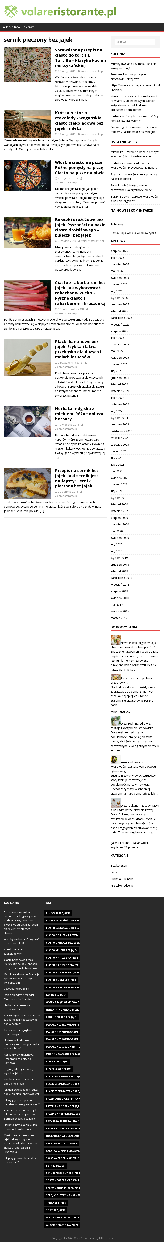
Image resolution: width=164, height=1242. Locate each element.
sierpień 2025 (119, 331)
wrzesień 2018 (120, 584)
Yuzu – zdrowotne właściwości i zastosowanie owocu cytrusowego (133, 766)
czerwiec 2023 (120, 444)
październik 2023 (121, 431)
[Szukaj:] (135, 42)
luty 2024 (116, 411)
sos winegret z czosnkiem (64, 1180)
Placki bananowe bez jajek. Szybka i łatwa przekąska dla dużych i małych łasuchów (78, 349)
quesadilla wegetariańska (64, 1136)
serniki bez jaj (55, 1165)
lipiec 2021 (117, 464)
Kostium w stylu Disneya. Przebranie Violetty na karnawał (19, 1059)
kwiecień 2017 (120, 611)
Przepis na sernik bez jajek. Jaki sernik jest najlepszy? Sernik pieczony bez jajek (77, 478)
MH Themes (106, 1238)
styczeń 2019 (119, 558)
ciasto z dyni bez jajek (61, 980)
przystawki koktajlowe (62, 1121)
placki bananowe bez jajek (64, 1076)
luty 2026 (116, 291)
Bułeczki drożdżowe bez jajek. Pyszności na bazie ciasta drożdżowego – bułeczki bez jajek (80, 227)
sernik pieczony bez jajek (63, 1173)
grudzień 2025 (120, 304)
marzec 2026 (119, 284)
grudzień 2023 (120, 424)
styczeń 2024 (119, 418)
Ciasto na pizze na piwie (62, 957)
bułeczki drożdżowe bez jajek (66, 920)
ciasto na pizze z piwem (62, 965)
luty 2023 (116, 458)
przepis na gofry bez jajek (63, 1106)
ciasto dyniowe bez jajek (63, 942)
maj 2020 (117, 531)
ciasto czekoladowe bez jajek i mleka (71, 928)
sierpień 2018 (119, 591)
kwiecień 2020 (120, 538)
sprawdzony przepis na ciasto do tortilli (75, 1188)
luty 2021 (116, 491)
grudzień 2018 (120, 564)
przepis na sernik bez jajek (64, 1113)
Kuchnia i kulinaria (122, 879)
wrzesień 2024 (120, 391)
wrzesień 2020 (120, 511)
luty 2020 (116, 544)
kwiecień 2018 (120, 598)
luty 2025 (116, 371)
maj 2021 (117, 471)
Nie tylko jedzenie (122, 885)
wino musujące (120, 711)
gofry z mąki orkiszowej (63, 1002)
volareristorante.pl (92, 71)
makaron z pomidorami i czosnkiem (70, 1039)
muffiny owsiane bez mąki (63, 1054)
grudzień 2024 (120, 378)
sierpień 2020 (119, 518)
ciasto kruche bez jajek (61, 950)
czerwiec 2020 (120, 524)
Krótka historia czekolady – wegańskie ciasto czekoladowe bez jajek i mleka (79, 120)
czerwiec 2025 (120, 344)
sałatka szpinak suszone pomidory (70, 1151)
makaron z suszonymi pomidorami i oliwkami (77, 1046)
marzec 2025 (119, 364)
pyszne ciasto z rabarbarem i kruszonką (74, 1128)
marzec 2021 (119, 484)
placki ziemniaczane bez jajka (66, 1091)
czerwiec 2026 (120, 264)
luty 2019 (116, 551)
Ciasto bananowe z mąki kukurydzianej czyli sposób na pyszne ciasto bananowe (21, 964)
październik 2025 (121, 318)
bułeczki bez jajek (58, 913)
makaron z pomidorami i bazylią (68, 1032)
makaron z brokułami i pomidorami (70, 1024)
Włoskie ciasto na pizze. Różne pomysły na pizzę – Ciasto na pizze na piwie (80, 167)
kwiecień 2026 (120, 278)
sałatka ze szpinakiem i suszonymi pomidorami (78, 1158)
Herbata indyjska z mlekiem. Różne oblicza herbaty (79, 414)
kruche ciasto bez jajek (61, 1017)
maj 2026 (117, 271)
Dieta (114, 872)
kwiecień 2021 (120, 478)
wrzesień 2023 (120, 438)
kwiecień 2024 (120, 404)
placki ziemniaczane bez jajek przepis (71, 1084)
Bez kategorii (119, 865)
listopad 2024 (119, 384)
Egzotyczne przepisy (16, 988)
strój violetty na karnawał (65, 1195)
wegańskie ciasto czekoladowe (67, 1217)
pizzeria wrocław (58, 1069)
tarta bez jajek (56, 1202)
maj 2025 (117, 351)
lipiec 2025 (117, 338)
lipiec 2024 (117, 398)
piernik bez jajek (57, 1061)
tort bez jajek (55, 1210)
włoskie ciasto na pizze (62, 1225)
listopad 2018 (119, 571)
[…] (87, 99)
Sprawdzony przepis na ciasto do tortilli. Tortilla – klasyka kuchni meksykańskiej (80, 57)
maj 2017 (117, 604)
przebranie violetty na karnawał (69, 1098)
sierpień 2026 (119, 251)
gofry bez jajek (56, 995)
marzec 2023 (119, 451)
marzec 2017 (119, 618)
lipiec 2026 (117, 258)
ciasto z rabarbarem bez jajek (66, 987)
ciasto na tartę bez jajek (63, 972)
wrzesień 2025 (120, 324)
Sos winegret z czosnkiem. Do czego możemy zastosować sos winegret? (22, 1020)
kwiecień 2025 (120, 357)
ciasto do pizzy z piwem (62, 935)
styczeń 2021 (119, 498)
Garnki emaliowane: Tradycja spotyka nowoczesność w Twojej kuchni (21, 978)
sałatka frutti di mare (61, 1143)
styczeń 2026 (119, 298)
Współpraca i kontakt (18, 27)
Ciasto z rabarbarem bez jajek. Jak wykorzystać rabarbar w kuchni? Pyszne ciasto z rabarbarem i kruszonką (80, 293)
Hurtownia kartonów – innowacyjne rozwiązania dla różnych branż (21, 1044)
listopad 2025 (119, 311)
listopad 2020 (119, 504)
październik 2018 (121, 578)
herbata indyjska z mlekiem (64, 1009)
